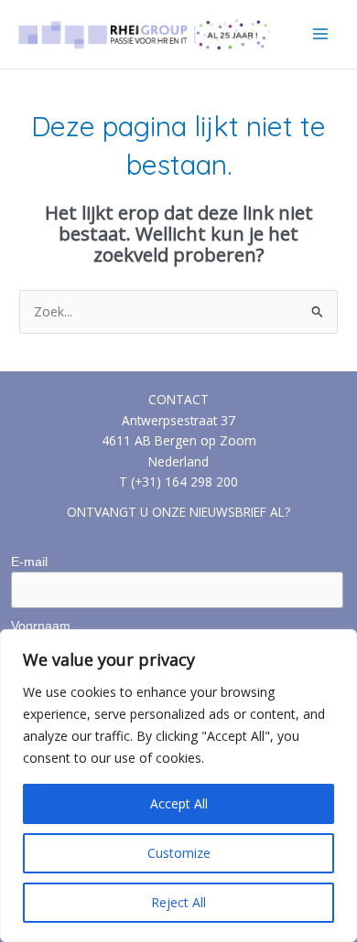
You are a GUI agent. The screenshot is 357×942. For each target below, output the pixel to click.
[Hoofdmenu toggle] (321, 34)
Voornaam (40, 625)
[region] (178, 785)
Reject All (178, 902)
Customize (179, 853)
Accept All (179, 803)
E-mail (29, 561)
